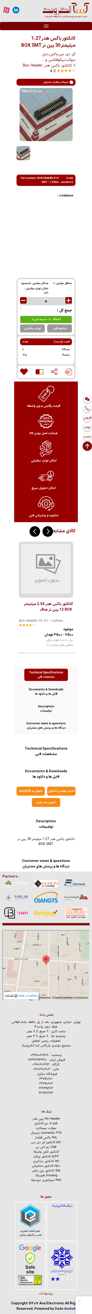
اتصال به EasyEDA (30, 791)
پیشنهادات (46, 1293)
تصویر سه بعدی (46, 802)
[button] (47, 531)
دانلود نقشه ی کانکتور (61, 791)
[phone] (87, 408)
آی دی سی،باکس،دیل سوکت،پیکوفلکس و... (58, 57)
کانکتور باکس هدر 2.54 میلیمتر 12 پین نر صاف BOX (48, 607)
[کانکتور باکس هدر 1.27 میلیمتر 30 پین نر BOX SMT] (68, 371)
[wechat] (87, 399)
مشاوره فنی (60, 328)
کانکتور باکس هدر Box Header (47, 65)
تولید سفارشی (32, 328)
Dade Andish (65, 1309)
